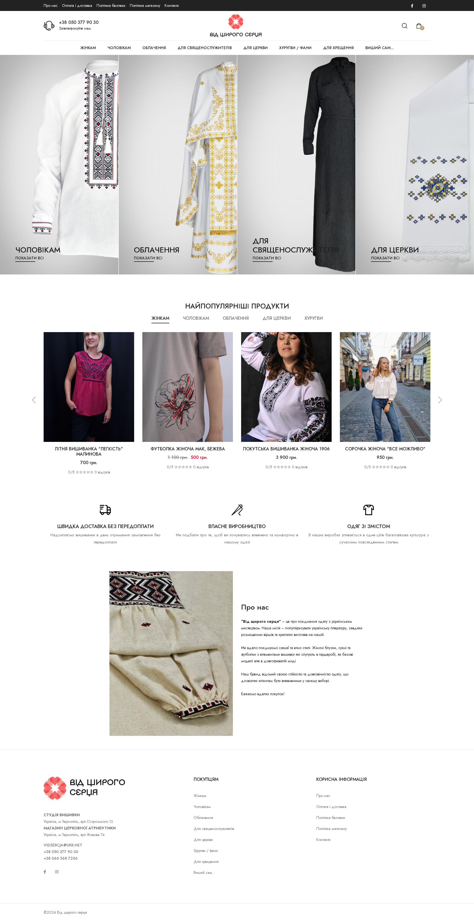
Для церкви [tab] (277, 318)
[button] (33, 399)
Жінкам (88, 48)
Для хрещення (338, 48)
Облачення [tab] (236, 318)
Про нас (51, 5)
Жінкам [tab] (160, 318)
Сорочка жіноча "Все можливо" (286, 449)
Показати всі (29, 258)
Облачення (154, 48)
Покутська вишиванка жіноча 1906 (187, 449)
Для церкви (255, 48)
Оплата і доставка (77, 5)
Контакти (172, 5)
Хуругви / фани (295, 48)
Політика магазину (145, 5)
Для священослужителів (204, 48)
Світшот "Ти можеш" (385, 449)
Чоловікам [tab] (196, 318)
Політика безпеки (111, 5)
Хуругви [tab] (313, 318)
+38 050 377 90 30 (78, 22)
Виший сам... (379, 48)
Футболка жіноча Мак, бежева (89, 449)
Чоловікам (119, 48)
